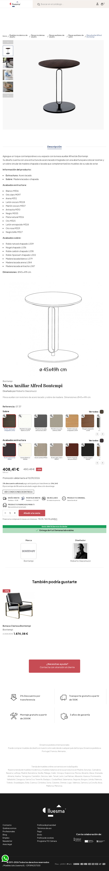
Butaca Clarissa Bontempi (17, 625)
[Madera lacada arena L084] (56, 421)
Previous (8, 42)
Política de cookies (45, 838)
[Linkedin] (89, 823)
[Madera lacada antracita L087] (40, 421)
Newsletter (7, 841)
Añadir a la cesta (32, 513)
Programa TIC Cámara (47, 841)
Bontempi (7, 381)
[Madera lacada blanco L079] (25, 421)
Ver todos (93, 411)
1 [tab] (54, 640)
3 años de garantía (80, 714)
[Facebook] (77, 823)
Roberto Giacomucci (26, 391)
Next (8, 96)
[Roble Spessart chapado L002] (9, 421)
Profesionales (9, 831)
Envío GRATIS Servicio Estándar (54, 527)
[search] (38, 4)
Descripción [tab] (54, 146)
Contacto (7, 825)
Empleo (6, 838)
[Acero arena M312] (40, 449)
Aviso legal (7, 844)
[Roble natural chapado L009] (72, 421)
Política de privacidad (46, 825)
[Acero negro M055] (87, 449)
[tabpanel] (19, 612)
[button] (54, 666)
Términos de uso (44, 828)
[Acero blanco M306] (25, 449)
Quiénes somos (9, 828)
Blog (5, 834)
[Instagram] (95, 823)
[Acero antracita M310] (9, 449)
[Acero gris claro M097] (56, 449)
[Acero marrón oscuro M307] (72, 449)
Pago (39, 831)
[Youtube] (101, 823)
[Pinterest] (83, 823)
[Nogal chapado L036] (87, 421)
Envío (39, 834)
